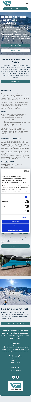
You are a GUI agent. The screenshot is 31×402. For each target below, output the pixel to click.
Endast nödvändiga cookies (15, 230)
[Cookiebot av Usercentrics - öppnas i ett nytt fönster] (22, 171)
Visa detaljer (23, 217)
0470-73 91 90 (20, 333)
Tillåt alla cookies (15, 221)
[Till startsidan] (15, 386)
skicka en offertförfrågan (11, 336)
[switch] (27, 201)
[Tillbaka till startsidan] (6, 3)
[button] (19, 3)
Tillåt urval (15, 226)
